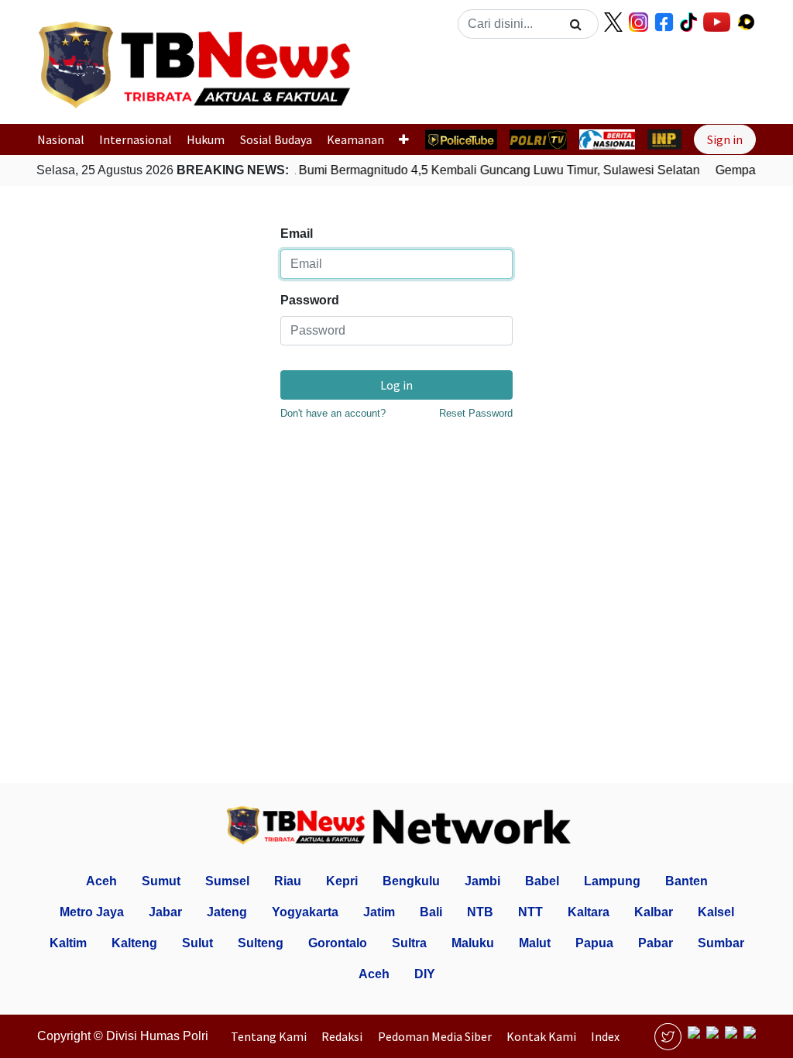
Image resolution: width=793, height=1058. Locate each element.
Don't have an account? (333, 413)
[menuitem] (272, 1036)
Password (309, 300)
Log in (396, 385)
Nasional (60, 139)
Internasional (135, 139)
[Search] (576, 24)
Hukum (206, 139)
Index (605, 1036)
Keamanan (355, 139)
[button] (395, 80)
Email (296, 233)
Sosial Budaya (276, 139)
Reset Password (476, 413)
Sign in (725, 139)
